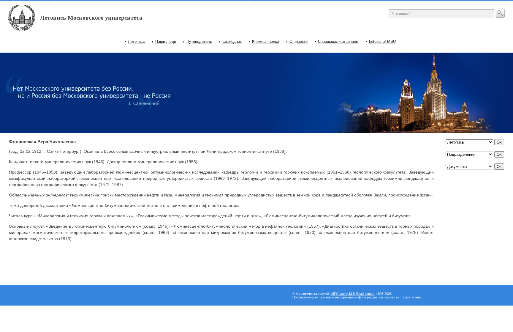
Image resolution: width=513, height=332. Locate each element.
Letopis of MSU (382, 41)
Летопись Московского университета (91, 17)
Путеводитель (199, 41)
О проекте (298, 41)
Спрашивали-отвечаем (338, 41)
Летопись (136, 41)
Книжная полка (265, 41)
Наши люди (165, 41)
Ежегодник (232, 41)
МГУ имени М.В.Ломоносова (352, 293)
